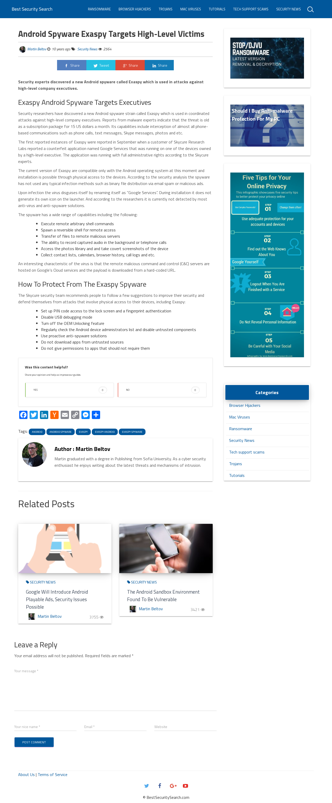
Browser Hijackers (135, 9)
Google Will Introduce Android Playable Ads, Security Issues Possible (57, 599)
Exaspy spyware (132, 432)
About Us (26, 774)
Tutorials (217, 9)
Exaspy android (105, 432)
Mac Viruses (190, 9)
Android (37, 432)
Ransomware (99, 9)
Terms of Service (52, 774)
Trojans (165, 9)
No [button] (161, 390)
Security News (288, 9)
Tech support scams (250, 9)
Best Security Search (32, 8)
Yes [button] (68, 390)
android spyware (61, 432)
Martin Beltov (36, 49)
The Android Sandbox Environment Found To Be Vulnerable (163, 595)
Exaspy (83, 432)
